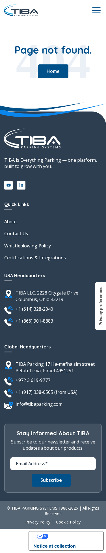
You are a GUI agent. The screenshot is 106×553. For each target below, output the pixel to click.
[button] (53, 71)
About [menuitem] (10, 221)
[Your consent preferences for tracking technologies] (100, 306)
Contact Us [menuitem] (16, 233)
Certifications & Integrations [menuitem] (35, 258)
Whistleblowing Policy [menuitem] (27, 246)
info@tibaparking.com (39, 404)
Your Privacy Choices (71, 536)
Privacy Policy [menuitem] (37, 522)
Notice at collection (54, 546)
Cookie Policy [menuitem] (68, 522)
